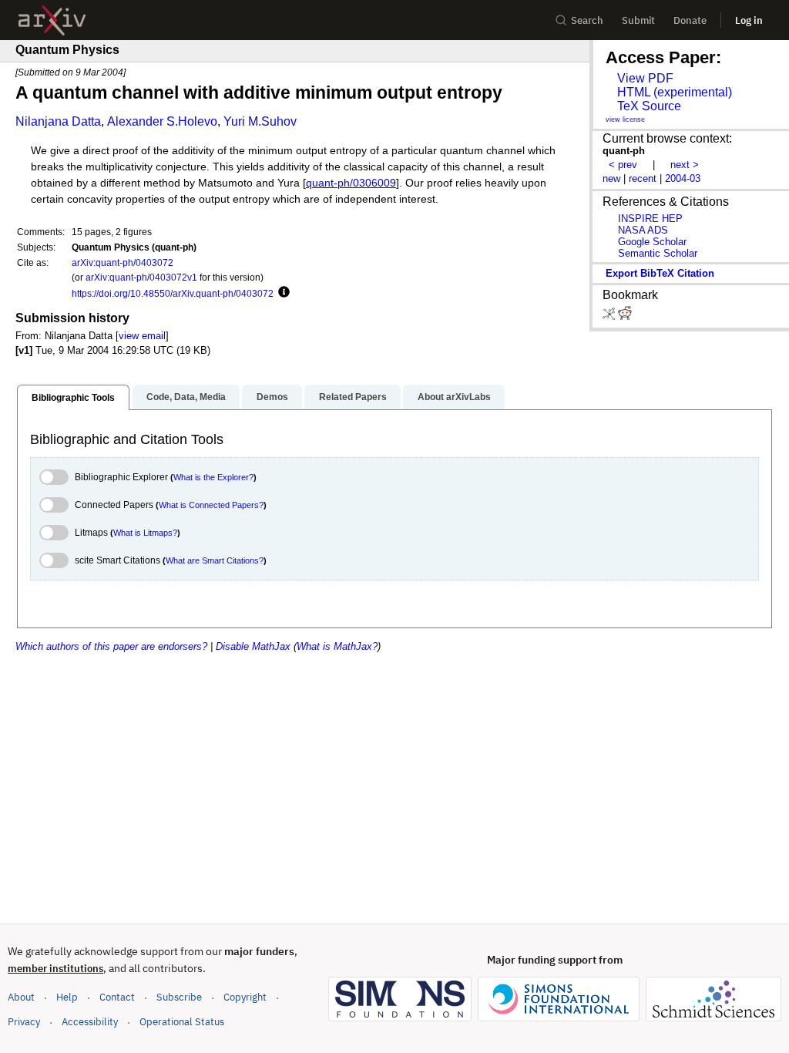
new (611, 178)
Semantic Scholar (657, 253)
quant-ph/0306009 (351, 183)
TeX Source (649, 106)
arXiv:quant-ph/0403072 (122, 262)
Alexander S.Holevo (162, 121)
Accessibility (90, 1021)
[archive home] (52, 20)
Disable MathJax (253, 646)
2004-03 (682, 178)
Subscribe (179, 997)
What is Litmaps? (145, 532)
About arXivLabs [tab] (454, 397)
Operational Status (181, 1021)
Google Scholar (652, 241)
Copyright (245, 997)
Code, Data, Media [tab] (186, 397)
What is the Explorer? (213, 477)
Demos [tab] (272, 397)
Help (67, 997)
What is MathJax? (337, 646)
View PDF (645, 78)
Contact (117, 997)
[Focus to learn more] (282, 293)
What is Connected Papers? (211, 505)
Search (587, 20)
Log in (749, 20)
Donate (690, 20)
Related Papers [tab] (353, 397)
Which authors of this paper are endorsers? (111, 646)
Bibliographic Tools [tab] (73, 397)
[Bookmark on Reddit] (625, 316)
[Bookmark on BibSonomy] (610, 316)
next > (684, 164)
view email (142, 335)
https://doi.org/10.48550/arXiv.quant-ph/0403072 (173, 293)
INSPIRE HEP (650, 218)
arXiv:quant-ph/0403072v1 (141, 277)
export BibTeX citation (660, 273)
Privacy (24, 1021)
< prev (623, 164)
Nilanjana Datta (58, 121)
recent (642, 178)
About (21, 997)
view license (625, 119)
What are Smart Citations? (215, 560)
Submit (638, 20)
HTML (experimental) (674, 92)
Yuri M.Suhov (260, 121)
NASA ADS (643, 230)
